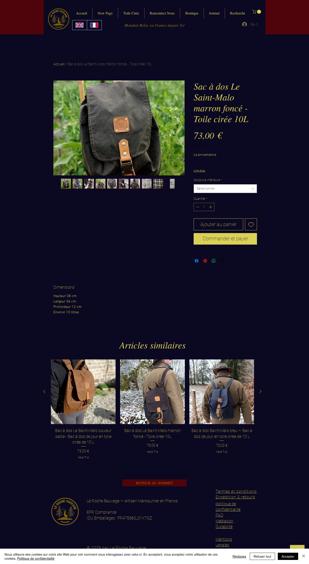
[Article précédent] (44, 391)
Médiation (224, 521)
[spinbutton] (204, 207)
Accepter (288, 556)
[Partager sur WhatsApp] (213, 261)
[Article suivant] (260, 391)
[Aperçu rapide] (83, 391)
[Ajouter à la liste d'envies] (251, 224)
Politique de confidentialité (36, 558)
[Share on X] (222, 261)
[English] (79, 25)
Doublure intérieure (208, 180)
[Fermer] (303, 556)
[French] (94, 25)
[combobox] (225, 188)
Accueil (58, 64)
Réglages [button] (239, 556)
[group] (152, 409)
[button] (257, 12)
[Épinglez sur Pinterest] (205, 261)
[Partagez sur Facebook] (196, 261)
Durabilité (224, 526)
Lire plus (199, 171)
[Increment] (211, 207)
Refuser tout (262, 556)
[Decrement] (197, 207)
